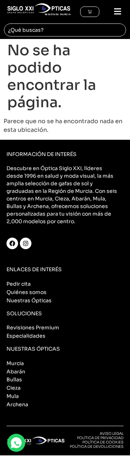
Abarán (15, 371)
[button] (114, 11)
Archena (17, 404)
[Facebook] (12, 243)
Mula (12, 396)
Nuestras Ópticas (29, 300)
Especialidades (26, 336)
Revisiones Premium (32, 327)
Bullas (14, 379)
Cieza (13, 388)
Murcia (15, 363)
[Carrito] (89, 12)
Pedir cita (18, 284)
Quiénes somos (26, 292)
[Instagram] (25, 243)
